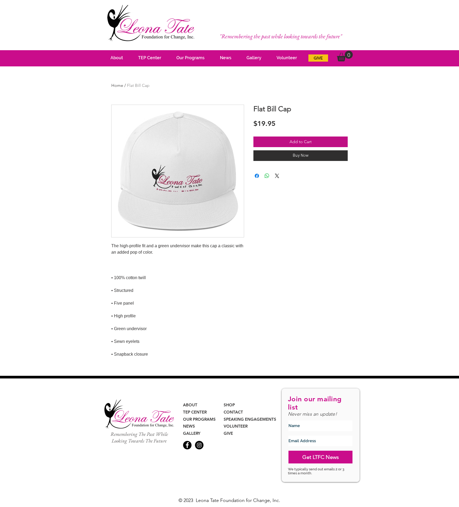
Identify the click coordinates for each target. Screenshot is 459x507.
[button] (345, 56)
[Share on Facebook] (257, 176)
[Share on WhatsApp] (267, 176)
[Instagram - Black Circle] (199, 445)
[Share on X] (277, 176)
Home (117, 85)
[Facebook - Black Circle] (187, 445)
